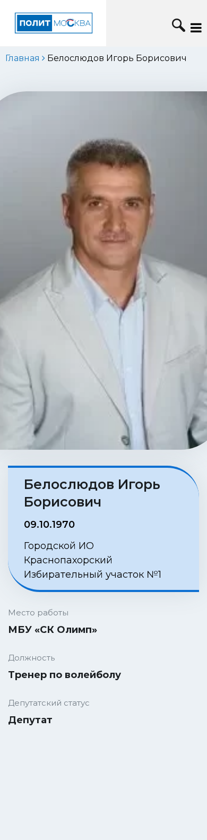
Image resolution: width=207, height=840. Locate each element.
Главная (22, 58)
